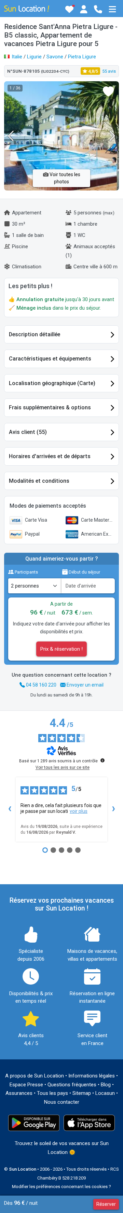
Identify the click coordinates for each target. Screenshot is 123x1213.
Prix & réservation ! (61, 649)
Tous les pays (52, 1093)
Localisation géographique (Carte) (52, 383)
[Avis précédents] (9, 809)
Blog (106, 1085)
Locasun (105, 1093)
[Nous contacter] (98, 9)
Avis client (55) (28, 432)
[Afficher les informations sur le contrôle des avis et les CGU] (102, 760)
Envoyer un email (85, 685)
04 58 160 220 (40, 685)
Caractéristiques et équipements (50, 358)
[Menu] (112, 9)
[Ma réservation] (83, 9)
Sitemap (81, 1093)
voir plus (78, 811)
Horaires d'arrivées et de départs (50, 456)
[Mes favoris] (69, 9)
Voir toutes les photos (64, 178)
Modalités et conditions (39, 481)
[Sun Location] (26, 8)
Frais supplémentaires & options (50, 407)
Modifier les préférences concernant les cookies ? (61, 1186)
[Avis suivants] (113, 809)
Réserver (106, 1204)
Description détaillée (34, 334)
